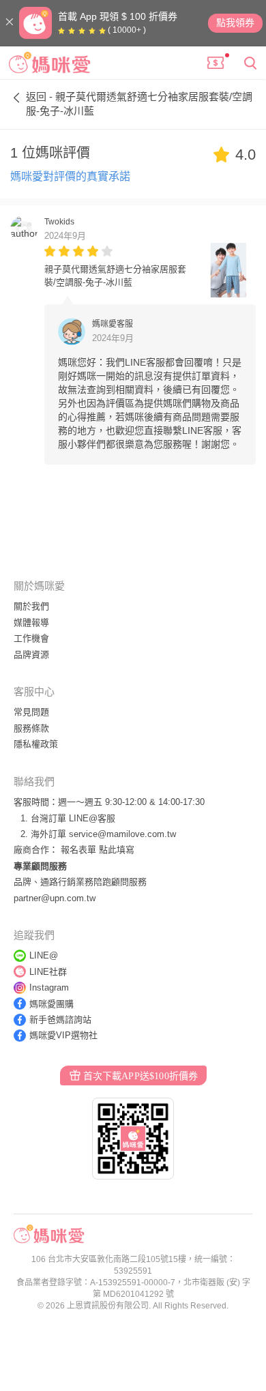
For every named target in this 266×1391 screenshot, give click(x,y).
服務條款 (31, 728)
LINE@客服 (92, 818)
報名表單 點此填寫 (97, 850)
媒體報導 (31, 622)
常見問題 (31, 712)
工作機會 (31, 638)
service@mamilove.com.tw (122, 834)
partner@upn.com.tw (54, 898)
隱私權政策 (36, 744)
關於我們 (31, 606)
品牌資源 (31, 654)
